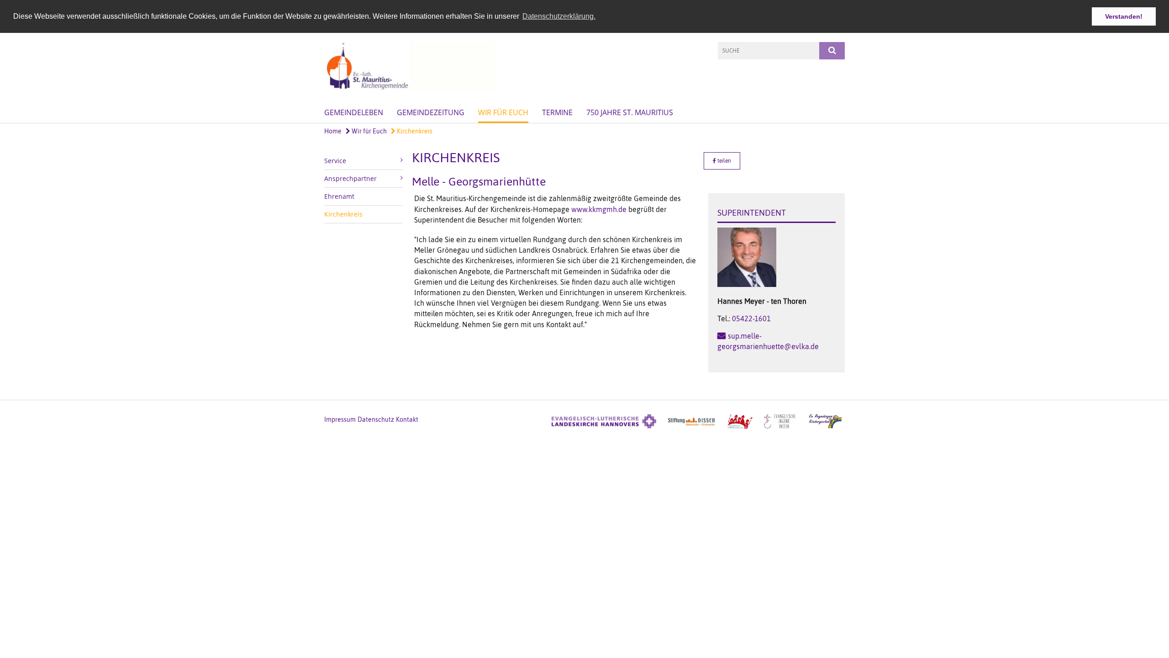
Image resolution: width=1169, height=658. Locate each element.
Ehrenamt (339, 196)
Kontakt (407, 419)
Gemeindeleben (353, 112)
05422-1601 (751, 318)
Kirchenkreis (413, 131)
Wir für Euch (503, 112)
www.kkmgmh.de (599, 209)
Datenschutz (376, 419)
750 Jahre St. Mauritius (629, 112)
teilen (723, 161)
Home (333, 131)
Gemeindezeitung (430, 112)
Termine (557, 112)
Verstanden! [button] (1124, 16)
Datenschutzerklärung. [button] (558, 16)
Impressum (340, 419)
